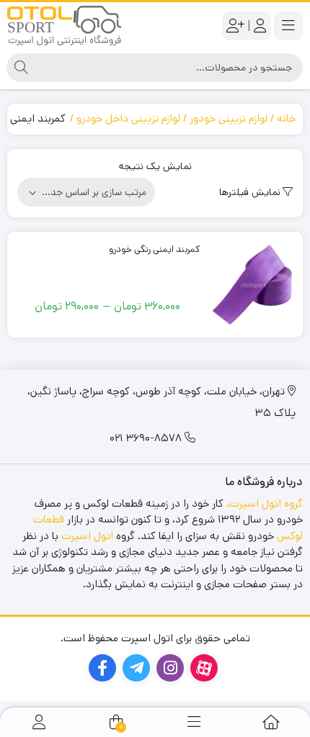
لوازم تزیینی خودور (228, 118)
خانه (286, 118)
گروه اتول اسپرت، (264, 503)
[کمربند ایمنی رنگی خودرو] (253, 285)
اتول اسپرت (87, 535)
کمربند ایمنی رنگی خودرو (154, 249)
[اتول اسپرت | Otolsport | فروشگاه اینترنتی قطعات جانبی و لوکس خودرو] (64, 26)
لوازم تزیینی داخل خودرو (128, 118)
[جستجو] (20, 67)
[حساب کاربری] (38, 722)
